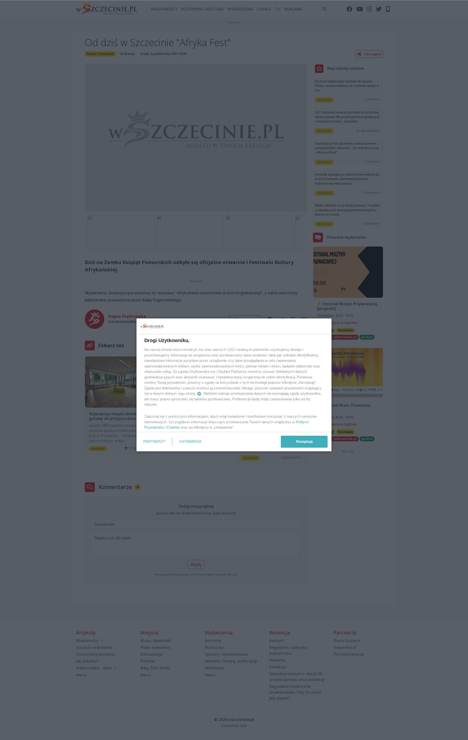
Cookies (173, 427)
